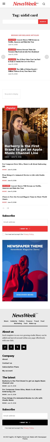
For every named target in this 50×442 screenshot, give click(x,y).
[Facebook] (4, 347)
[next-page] (47, 57)
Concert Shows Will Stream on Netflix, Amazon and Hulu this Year (23, 41)
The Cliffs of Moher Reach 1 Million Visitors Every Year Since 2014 (22, 70)
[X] (17, 347)
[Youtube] (23, 347)
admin (7, 157)
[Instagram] (11, 347)
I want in (24, 229)
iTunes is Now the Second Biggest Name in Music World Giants (24, 198)
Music (4, 169)
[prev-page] (3, 57)
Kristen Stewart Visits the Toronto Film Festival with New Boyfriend (23, 50)
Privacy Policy (28, 234)
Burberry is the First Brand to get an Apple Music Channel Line (23, 149)
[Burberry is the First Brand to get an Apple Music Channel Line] (25, 134)
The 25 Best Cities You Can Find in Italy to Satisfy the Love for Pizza (24, 60)
